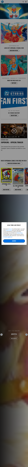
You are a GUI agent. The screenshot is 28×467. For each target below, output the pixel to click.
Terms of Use (9, 230)
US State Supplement (7, 237)
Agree (14, 241)
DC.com (10, 229)
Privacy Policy (20, 233)
